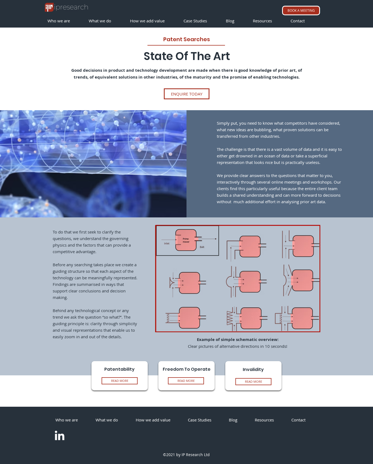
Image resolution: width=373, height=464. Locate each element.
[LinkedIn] (59, 435)
